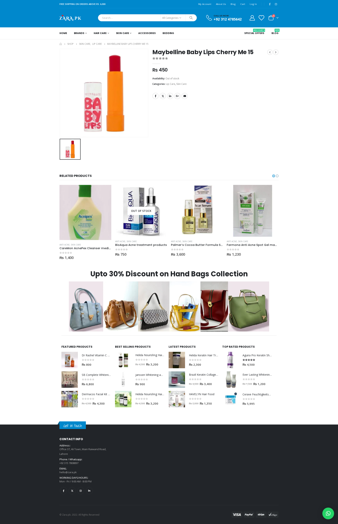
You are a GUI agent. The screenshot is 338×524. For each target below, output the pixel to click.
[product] (85, 212)
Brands (79, 33)
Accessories (147, 33)
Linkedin (89, 490)
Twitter (163, 96)
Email (185, 96)
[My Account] (252, 17)
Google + (177, 96)
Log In (253, 4)
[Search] (191, 17)
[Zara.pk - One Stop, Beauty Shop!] (70, 17)
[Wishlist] (261, 17)
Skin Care (122, 33)
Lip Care (170, 84)
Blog (233, 4)
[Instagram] (275, 4)
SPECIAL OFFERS (254, 32)
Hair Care (100, 33)
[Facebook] (269, 4)
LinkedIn (170, 96)
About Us (221, 4)
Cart (242, 4)
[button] (273, 176)
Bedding (168, 33)
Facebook (155, 96)
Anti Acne (64, 244)
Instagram (80, 490)
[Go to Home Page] (60, 44)
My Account (204, 4)
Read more (160, 191)
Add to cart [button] (104, 191)
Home (63, 33)
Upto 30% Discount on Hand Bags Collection (169, 274)
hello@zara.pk (68, 472)
